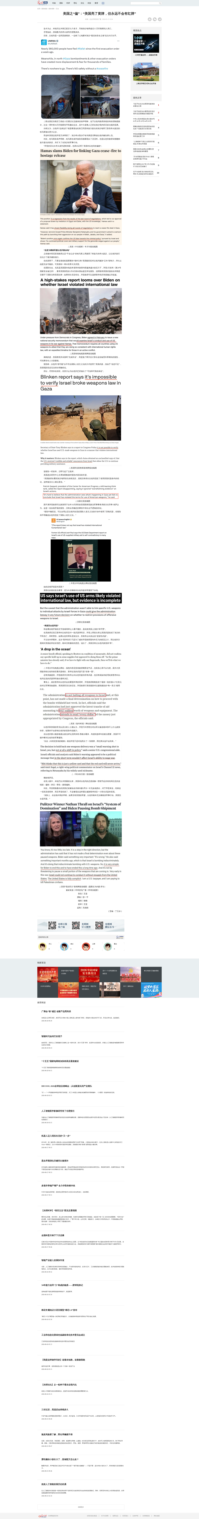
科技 (89, 3)
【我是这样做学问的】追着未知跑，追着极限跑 (63, 1360)
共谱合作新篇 (142, 144)
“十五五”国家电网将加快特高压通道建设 (60, 1061)
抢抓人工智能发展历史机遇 (53, 1484)
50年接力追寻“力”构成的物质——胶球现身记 (62, 1285)
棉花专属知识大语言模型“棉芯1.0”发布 (59, 1310)
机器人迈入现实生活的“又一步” (55, 1136)
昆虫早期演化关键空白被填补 (54, 1161)
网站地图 (157, 1516)
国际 (61, 3)
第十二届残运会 (128, 986)
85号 (149, 121)
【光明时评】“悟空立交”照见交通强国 (59, 1210)
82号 (138, 121)
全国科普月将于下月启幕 (52, 1235)
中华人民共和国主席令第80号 (144, 119)
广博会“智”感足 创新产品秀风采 (56, 1011)
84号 (146, 121)
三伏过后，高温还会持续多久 (54, 1409)
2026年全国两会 (45, 986)
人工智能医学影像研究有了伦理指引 (58, 1111)
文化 (82, 3)
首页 (38, 8)
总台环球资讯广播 (95, 19)
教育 (96, 3)
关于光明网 (104, 1516)
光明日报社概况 (92, 1516)
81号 (135, 121)
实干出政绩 (137, 172)
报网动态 (115, 1516)
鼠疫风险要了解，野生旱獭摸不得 (57, 1434)
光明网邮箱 (146, 1516)
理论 (75, 3)
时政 (54, 3)
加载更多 (81, 1507)
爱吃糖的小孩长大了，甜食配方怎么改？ (60, 1459)
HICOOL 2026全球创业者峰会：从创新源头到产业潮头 (66, 1086)
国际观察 (51, 8)
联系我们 (125, 1516)
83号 (142, 121)
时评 (68, 3)
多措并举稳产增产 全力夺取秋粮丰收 (58, 1185)
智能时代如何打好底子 (51, 1036)
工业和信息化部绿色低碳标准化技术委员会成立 (63, 1335)
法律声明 (135, 1516)
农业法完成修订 (141, 166)
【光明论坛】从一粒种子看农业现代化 (59, 1385)
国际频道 (44, 8)
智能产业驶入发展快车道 (52, 1260)
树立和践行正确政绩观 (151, 971)
